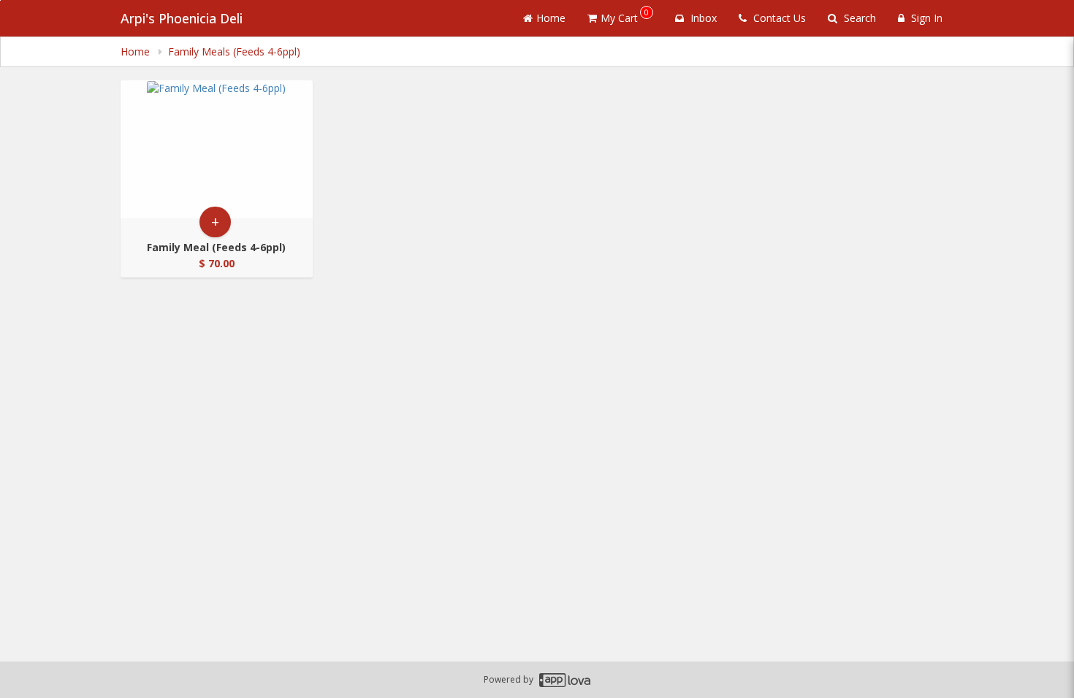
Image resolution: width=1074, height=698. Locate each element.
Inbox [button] (702, 18)
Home (550, 18)
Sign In (925, 18)
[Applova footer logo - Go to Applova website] (564, 680)
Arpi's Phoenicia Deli (182, 18)
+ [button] (215, 221)
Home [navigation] (137, 51)
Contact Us (778, 18)
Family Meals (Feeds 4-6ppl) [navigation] (234, 51)
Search (858, 18)
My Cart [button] (625, 16)
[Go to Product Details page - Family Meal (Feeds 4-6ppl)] (217, 149)
